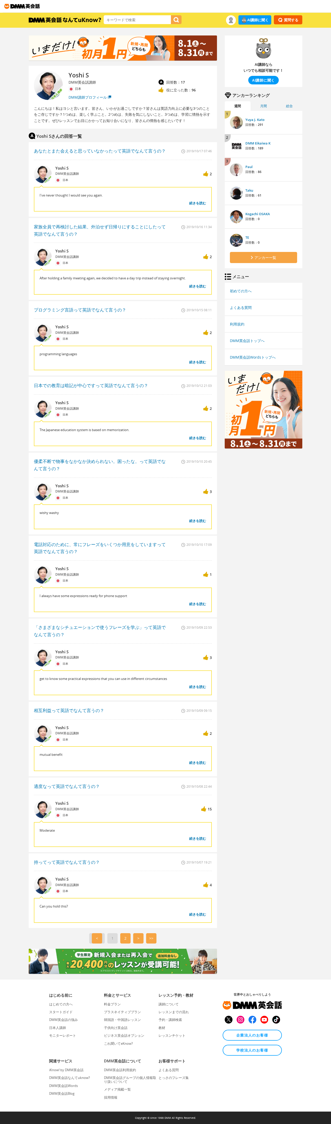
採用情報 (110, 1097)
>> (151, 938)
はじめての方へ (61, 1004)
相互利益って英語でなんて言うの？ (69, 710)
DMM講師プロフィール (88, 97)
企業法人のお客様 (252, 1035)
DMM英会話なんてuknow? (69, 1077)
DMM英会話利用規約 (120, 1070)
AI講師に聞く (258, 19)
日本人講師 (57, 1027)
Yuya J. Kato (255, 119)
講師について (169, 1004)
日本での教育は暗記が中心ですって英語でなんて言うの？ (91, 385)
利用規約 (237, 324)
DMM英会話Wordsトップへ (253, 357)
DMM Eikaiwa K (257, 143)
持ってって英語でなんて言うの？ (67, 862)
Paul (249, 166)
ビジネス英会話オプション (124, 1035)
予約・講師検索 (170, 1019)
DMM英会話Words (63, 1085)
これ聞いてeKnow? (118, 1043)
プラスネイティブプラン (122, 1012)
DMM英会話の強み (63, 1019)
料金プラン (112, 1004)
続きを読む (197, 203)
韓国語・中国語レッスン (122, 1019)
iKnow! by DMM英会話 (66, 1070)
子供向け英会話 (115, 1027)
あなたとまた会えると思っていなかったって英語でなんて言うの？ (100, 151)
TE (247, 237)
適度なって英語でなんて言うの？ (67, 786)
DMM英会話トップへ (247, 340)
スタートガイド (61, 1012)
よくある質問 (241, 307)
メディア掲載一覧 (117, 1089)
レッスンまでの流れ (174, 1012)
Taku (249, 190)
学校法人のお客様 (252, 1050)
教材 (162, 1027)
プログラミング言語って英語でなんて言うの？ (80, 310)
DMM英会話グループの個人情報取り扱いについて (130, 1079)
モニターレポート (62, 1035)
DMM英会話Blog (61, 1093)
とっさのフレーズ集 (174, 1077)
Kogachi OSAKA (257, 214)
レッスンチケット (172, 1035)
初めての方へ (241, 290)
